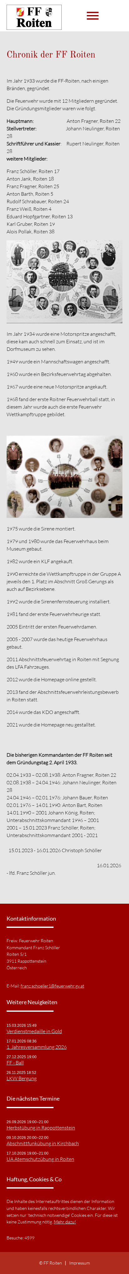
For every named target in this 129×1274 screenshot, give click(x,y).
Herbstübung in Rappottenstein (41, 1127)
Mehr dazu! (65, 1221)
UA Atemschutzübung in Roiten (40, 1159)
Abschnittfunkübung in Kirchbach (43, 1143)
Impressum (79, 1263)
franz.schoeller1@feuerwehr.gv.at (52, 985)
